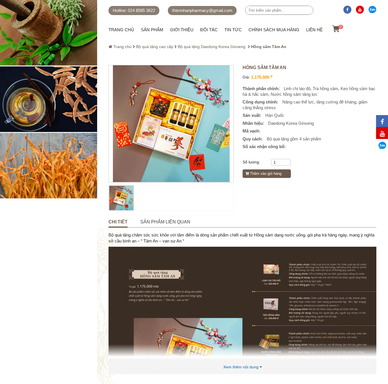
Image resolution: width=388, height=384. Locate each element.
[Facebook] (347, 10)
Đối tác (209, 29)
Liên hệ (314, 29)
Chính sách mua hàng (274, 29)
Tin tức (233, 29)
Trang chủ (121, 29)
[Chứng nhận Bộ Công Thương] (28, 372)
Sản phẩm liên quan (165, 221)
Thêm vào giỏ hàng (265, 173)
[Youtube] (360, 10)
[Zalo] (372, 10)
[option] (171, 123)
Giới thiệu (181, 29)
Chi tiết (118, 221)
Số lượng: (251, 162)
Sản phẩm (152, 29)
